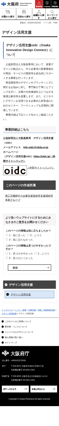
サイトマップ (11, 342)
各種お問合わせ (38, 389)
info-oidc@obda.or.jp (35, 147)
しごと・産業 (20, 310)
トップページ (7, 310)
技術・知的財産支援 (46, 310)
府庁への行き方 (9, 389)
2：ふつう (36, 235)
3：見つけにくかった (21, 258)
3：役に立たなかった (21, 239)
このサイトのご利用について (18, 321)
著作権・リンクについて (16, 327)
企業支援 (32, 310)
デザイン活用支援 (21, 284)
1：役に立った (17, 235)
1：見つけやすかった (21, 253)
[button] (39, 4)
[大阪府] (16, 4)
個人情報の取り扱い (14, 337)
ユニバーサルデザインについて (19, 332)
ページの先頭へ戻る (53, 354)
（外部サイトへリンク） (41, 167)
